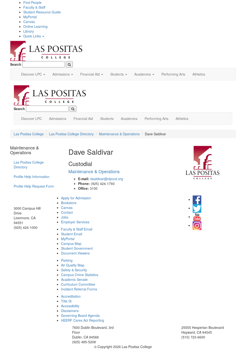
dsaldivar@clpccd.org (106, 178)
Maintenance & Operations (119, 133)
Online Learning (35, 26)
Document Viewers (75, 253)
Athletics (198, 74)
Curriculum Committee (78, 284)
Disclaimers (70, 310)
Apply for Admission (76, 197)
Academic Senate (74, 279)
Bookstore (68, 202)
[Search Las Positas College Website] (69, 64)
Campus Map (71, 243)
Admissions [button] (61, 74)
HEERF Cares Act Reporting (82, 320)
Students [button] (117, 74)
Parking (67, 260)
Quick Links (32, 36)
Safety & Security (74, 269)
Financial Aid (83, 118)
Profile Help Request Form (34, 186)
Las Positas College (29, 133)
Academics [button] (143, 74)
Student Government (77, 248)
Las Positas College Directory (71, 133)
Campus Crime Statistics (79, 274)
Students (107, 118)
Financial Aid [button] (90, 74)
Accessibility (70, 305)
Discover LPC (31, 118)
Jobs (64, 217)
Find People (32, 2)
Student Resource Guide (42, 12)
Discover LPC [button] (32, 74)
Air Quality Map (72, 265)
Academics (129, 118)
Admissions (57, 118)
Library (28, 31)
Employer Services (75, 221)
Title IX (66, 301)
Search (15, 64)
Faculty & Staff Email (76, 229)
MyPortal (30, 16)
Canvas (29, 21)
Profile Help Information (31, 176)
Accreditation (71, 296)
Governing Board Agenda (80, 315)
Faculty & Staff (34, 7)
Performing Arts (173, 74)
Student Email (71, 233)
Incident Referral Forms (79, 289)
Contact (67, 212)
